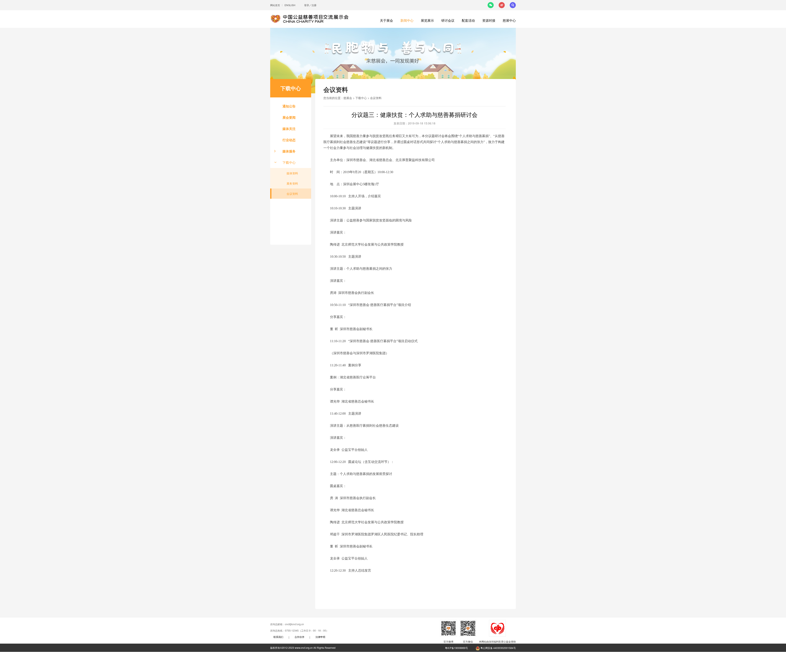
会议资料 (292, 194)
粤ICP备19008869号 (456, 648)
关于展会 (386, 20)
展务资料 (292, 183)
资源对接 (488, 20)
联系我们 (278, 636)
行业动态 (289, 140)
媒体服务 (289, 151)
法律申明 (320, 636)
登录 (306, 5)
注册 (314, 5)
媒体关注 (289, 128)
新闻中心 (406, 20)
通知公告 (289, 106)
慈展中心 (509, 20)
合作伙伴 (299, 636)
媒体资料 (292, 173)
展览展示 (427, 20)
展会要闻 (289, 117)
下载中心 (289, 162)
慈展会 (347, 98)
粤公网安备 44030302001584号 (498, 648)
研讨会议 (447, 20)
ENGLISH (290, 5)
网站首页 (275, 5)
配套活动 (468, 20)
